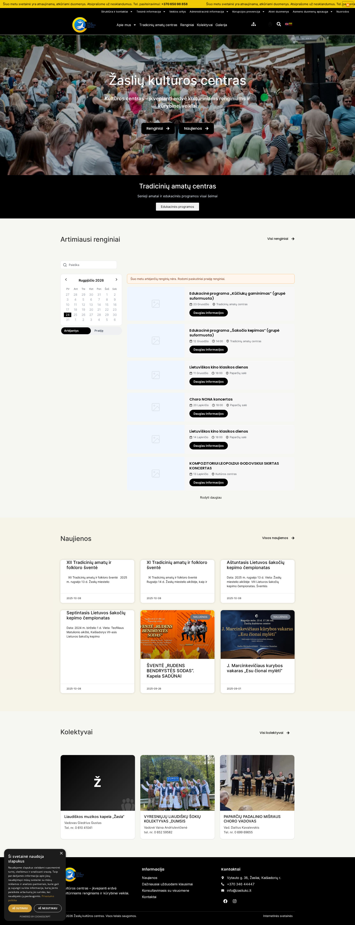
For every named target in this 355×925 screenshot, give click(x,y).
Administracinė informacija (207, 11)
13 (91, 305)
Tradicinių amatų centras (158, 25)
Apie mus (123, 25)
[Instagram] (235, 901)
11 (75, 305)
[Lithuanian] (291, 24)
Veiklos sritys (177, 11)
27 (67, 295)
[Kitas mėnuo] (116, 280)
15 (106, 305)
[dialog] (35, 885)
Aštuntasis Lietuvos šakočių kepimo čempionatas (255, 565)
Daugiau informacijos (209, 312)
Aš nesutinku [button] (48, 908)
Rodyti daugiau (211, 497)
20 (91, 310)
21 (99, 310)
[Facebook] (225, 901)
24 (68, 315)
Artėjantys (71, 330)
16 (114, 305)
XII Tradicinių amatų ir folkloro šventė (89, 565)
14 (99, 305)
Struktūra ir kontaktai (114, 11)
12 (83, 305)
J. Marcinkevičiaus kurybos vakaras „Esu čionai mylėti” (255, 668)
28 (75, 295)
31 (99, 295)
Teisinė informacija (148, 11)
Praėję (99, 330)
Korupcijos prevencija (246, 11)
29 (83, 295)
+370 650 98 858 (174, 4)
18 (75, 310)
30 (91, 295)
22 (107, 310)
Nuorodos (343, 11)
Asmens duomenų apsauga (310, 11)
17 (67, 310)
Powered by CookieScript (35, 916)
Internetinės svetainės (278, 916)
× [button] (61, 853)
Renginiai (187, 25)
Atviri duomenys (279, 11)
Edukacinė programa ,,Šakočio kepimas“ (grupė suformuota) (234, 333)
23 (115, 310)
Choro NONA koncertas (210, 399)
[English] (287, 24)
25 (75, 315)
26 (83, 315)
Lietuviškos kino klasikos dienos (218, 367)
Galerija (221, 25)
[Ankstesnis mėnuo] (66, 280)
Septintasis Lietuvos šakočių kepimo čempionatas (96, 615)
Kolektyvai (205, 25)
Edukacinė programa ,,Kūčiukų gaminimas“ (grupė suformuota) (237, 296)
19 (83, 310)
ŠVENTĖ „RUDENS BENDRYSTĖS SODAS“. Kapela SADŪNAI (170, 670)
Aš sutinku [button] (20, 908)
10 (67, 305)
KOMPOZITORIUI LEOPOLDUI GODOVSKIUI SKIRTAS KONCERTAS (234, 466)
